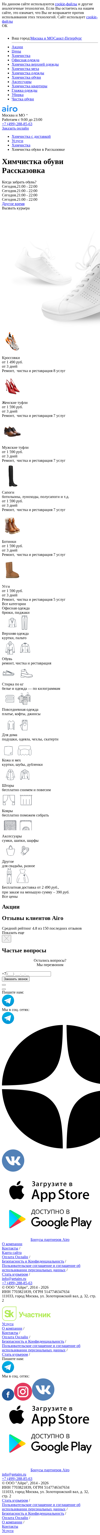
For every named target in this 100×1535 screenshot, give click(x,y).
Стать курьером (15, 1274)
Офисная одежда (25, 60)
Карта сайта (12, 1253)
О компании (12, 1244)
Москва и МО (41, 38)
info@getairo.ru (14, 1279)
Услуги (8, 1324)
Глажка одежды (24, 90)
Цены (16, 51)
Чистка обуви (23, 99)
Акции (17, 47)
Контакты (10, 1248)
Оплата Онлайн (15, 1257)
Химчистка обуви (26, 77)
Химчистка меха (25, 69)
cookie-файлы (66, 4)
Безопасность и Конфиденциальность (33, 1261)
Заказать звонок (16, 979)
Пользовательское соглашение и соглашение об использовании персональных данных (41, 1268)
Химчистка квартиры (29, 86)
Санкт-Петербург (67, 38)
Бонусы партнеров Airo (50, 1240)
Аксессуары (22, 82)
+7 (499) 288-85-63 (17, 124)
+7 (4, 974)
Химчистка (21, 56)
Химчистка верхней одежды (35, 64)
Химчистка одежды (28, 73)
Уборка (18, 95)
